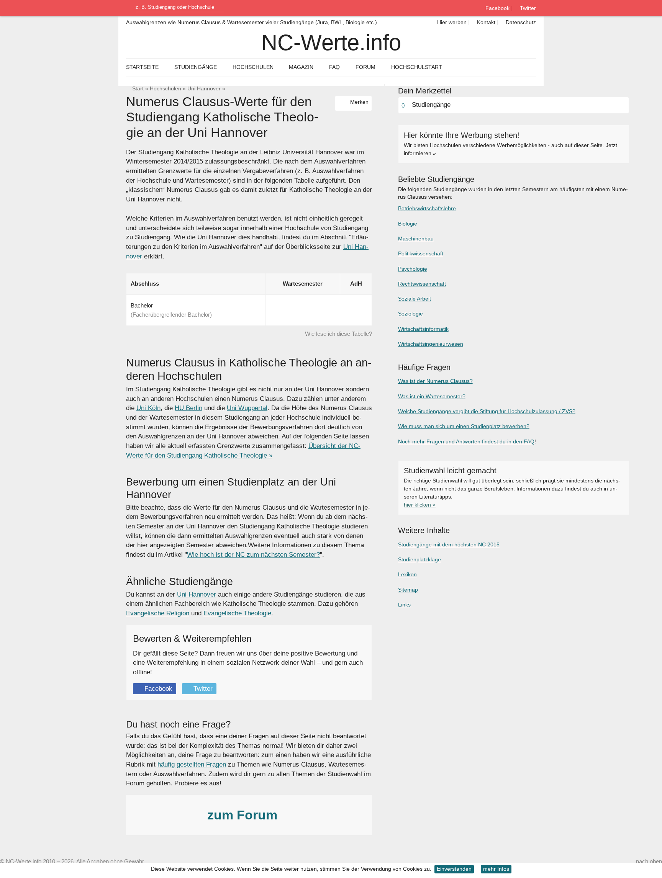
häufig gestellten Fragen (191, 764)
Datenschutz (520, 22)
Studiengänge (195, 67)
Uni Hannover (204, 89)
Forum (365, 67)
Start (138, 89)
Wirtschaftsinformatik (423, 329)
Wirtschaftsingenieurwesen (430, 344)
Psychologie (412, 269)
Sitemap (408, 590)
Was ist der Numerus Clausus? (435, 381)
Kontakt (485, 22)
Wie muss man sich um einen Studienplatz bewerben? (463, 426)
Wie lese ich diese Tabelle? (338, 333)
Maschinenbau (416, 238)
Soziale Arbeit (414, 299)
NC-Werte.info (331, 42)
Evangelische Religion (157, 613)
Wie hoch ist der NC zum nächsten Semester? (253, 554)
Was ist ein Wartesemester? (431, 396)
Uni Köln (148, 408)
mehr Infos (496, 869)
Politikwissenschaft (420, 253)
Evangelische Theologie (237, 613)
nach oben (649, 861)
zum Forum (244, 815)
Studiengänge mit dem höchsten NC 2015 (449, 544)
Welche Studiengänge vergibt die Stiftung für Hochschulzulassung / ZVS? (486, 411)
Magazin (301, 67)
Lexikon (407, 574)
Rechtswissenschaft (422, 284)
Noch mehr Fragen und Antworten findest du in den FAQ (466, 441)
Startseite (142, 67)
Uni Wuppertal (247, 408)
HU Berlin (188, 408)
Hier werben (451, 22)
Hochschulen (165, 89)
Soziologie (410, 314)
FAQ (334, 67)
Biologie (407, 224)
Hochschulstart (416, 67)
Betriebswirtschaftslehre (427, 208)
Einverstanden (454, 869)
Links (404, 605)
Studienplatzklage (419, 559)
